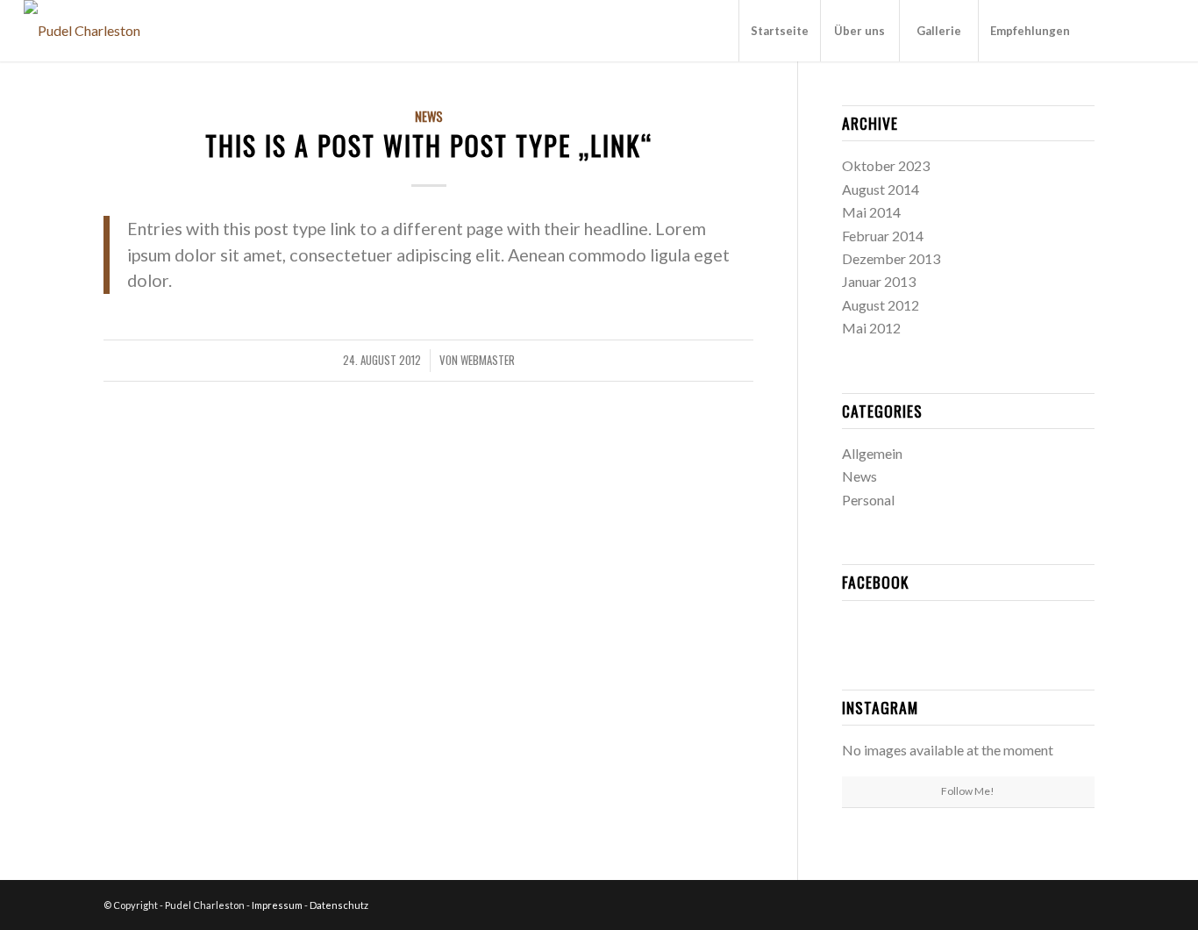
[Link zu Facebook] (1108, 30)
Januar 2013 (879, 281)
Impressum (277, 905)
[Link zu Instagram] (1135, 30)
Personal (868, 499)
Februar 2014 (882, 235)
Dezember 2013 (891, 258)
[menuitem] (779, 30)
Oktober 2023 (886, 165)
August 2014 (880, 189)
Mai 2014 (871, 212)
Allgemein (872, 453)
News (429, 116)
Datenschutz (339, 905)
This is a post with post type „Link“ (428, 145)
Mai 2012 (871, 327)
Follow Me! (968, 791)
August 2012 (880, 305)
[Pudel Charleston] (82, 30)
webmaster (487, 360)
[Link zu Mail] (1161, 30)
